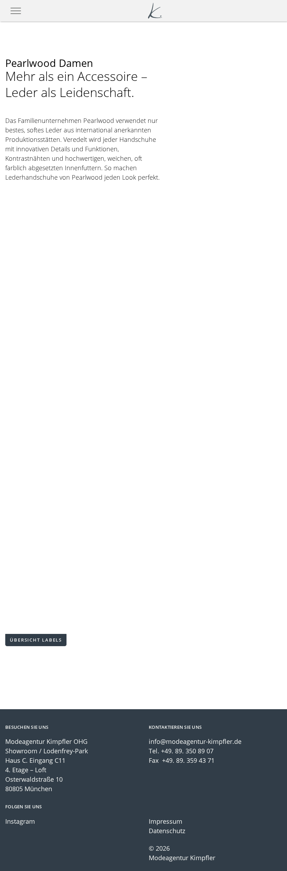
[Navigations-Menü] (15, 11)
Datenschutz (167, 831)
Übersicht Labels (36, 640)
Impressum (165, 821)
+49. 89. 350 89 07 (187, 751)
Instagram (20, 821)
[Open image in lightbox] (73, 239)
